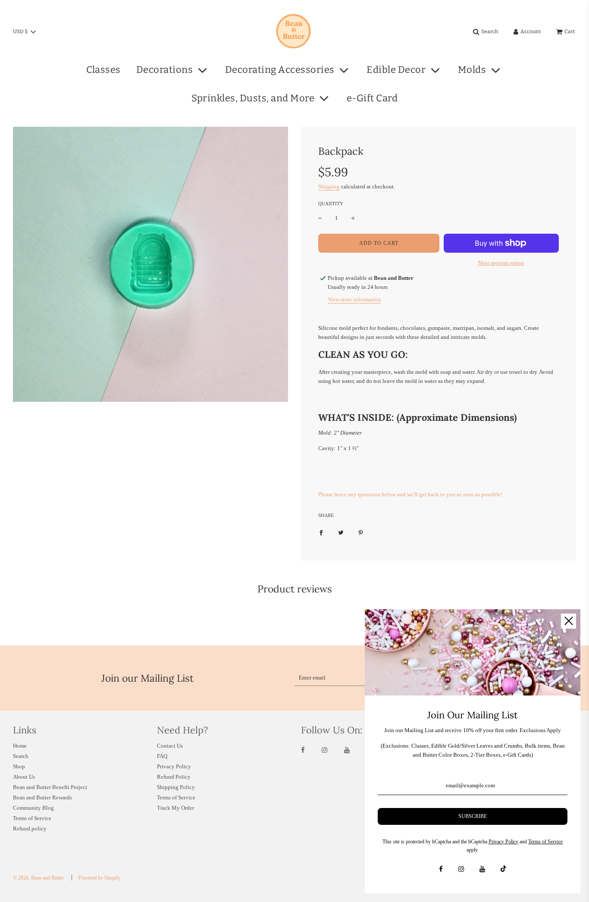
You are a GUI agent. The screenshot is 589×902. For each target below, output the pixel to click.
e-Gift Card (372, 98)
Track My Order (175, 808)
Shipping (329, 186)
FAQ (162, 756)
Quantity (330, 203)
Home (20, 745)
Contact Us (170, 745)
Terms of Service (32, 818)
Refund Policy (174, 777)
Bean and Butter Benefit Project (50, 787)
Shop (19, 766)
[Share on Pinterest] (360, 532)
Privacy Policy (174, 766)
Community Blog (33, 808)
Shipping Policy (176, 787)
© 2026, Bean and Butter (38, 878)
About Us (24, 777)
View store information (354, 299)
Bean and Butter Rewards (42, 797)
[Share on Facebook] (321, 532)
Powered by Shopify (99, 878)
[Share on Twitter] (341, 532)
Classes (103, 69)
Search (20, 756)
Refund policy (30, 828)
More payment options (501, 263)
